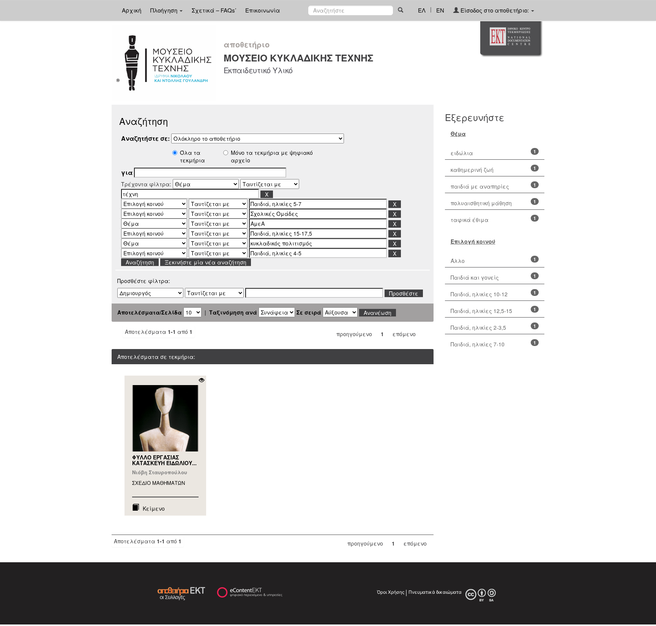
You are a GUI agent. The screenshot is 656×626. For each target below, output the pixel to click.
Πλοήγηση (164, 10)
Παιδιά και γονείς (475, 277)
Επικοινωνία (262, 10)
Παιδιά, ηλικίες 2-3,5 (478, 327)
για (126, 172)
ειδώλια (462, 153)
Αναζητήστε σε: (145, 138)
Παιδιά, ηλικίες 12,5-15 (481, 311)
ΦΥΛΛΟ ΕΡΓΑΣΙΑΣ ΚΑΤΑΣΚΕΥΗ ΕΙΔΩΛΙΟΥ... (164, 460)
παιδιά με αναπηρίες (480, 186)
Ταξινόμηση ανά (233, 312)
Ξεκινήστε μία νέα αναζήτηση (205, 262)
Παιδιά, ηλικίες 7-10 (478, 344)
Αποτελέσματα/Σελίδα (149, 312)
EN (440, 10)
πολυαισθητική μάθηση (481, 203)
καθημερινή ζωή (472, 169)
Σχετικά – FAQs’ (214, 10)
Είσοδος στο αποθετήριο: (494, 10)
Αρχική (131, 10)
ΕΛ (422, 10)
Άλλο (458, 260)
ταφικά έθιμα (470, 219)
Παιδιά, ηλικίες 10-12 (479, 294)
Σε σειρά (308, 312)
